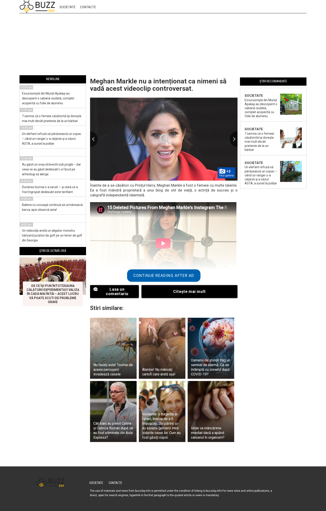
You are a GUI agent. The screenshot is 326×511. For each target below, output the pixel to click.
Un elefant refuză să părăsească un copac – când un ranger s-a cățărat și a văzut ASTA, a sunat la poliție (51, 138)
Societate (67, 7)
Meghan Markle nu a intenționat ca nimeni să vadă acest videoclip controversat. (158, 84)
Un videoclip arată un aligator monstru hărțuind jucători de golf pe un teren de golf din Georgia (52, 235)
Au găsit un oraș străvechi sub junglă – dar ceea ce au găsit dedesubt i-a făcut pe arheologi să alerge (51, 169)
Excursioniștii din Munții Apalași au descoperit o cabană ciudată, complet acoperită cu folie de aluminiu (48, 98)
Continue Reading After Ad (163, 275)
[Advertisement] (163, 45)
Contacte (88, 7)
